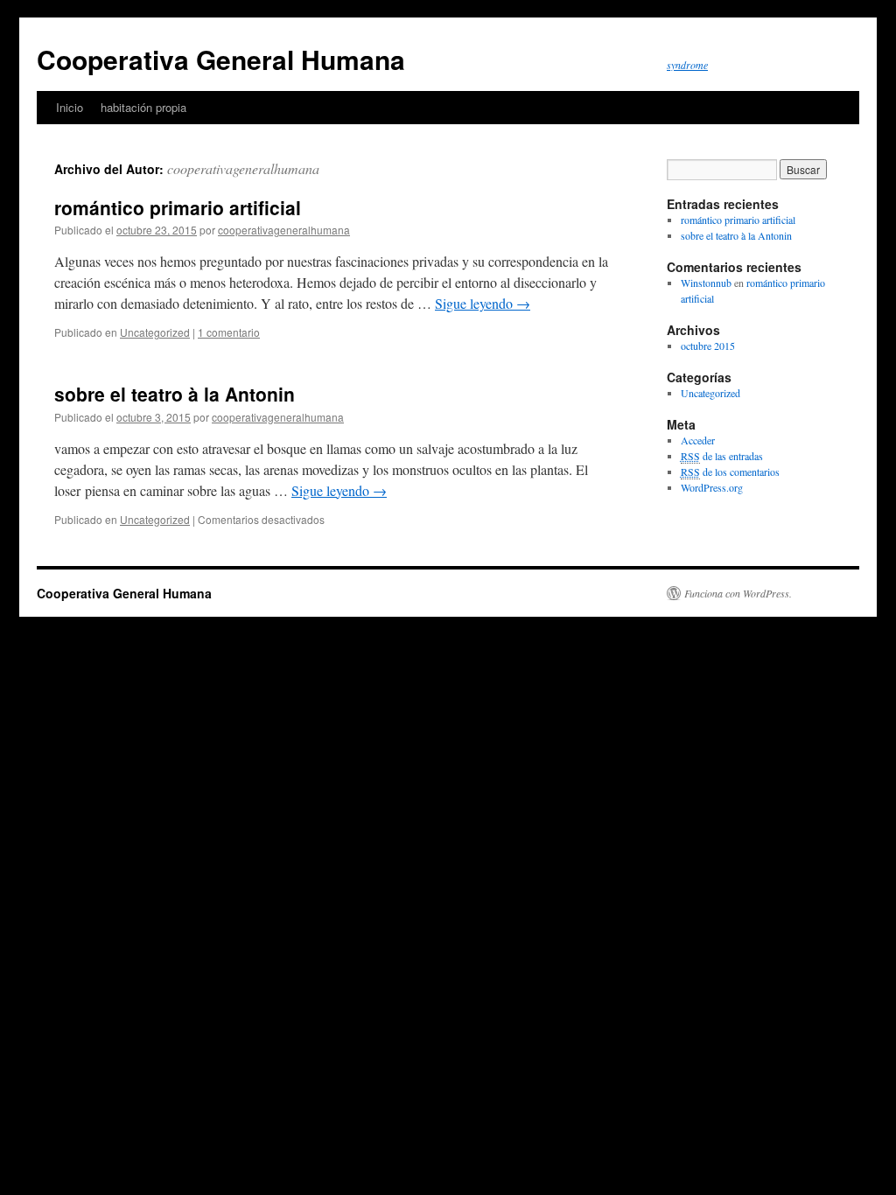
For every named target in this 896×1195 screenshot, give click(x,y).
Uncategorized (155, 332)
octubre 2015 (708, 346)
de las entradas (722, 456)
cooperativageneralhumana (243, 168)
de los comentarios (730, 472)
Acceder (698, 440)
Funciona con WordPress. (738, 593)
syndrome (687, 65)
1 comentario (229, 332)
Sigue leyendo (482, 303)
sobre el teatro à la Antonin (174, 394)
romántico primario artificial (177, 207)
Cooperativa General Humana (221, 59)
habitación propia (143, 107)
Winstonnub (706, 283)
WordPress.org (712, 487)
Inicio (69, 107)
